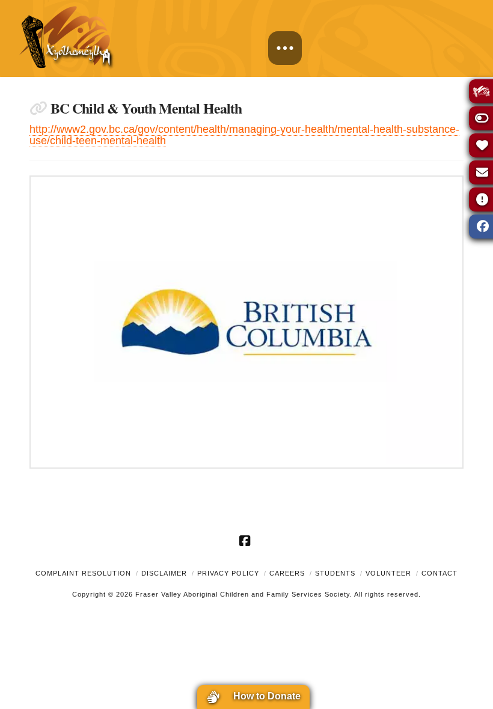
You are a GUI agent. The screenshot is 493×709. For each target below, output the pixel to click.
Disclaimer (164, 573)
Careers (287, 573)
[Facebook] (246, 541)
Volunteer (388, 573)
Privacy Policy (228, 573)
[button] (285, 48)
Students (335, 573)
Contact (439, 573)
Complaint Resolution (83, 573)
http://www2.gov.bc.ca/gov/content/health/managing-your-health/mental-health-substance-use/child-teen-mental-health (244, 135)
